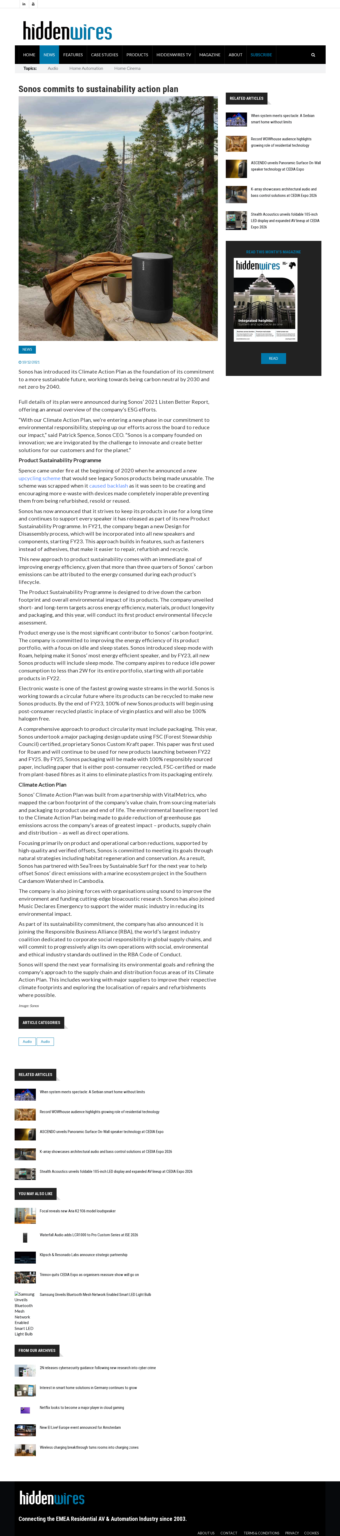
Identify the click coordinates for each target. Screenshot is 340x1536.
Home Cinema (127, 68)
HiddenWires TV (173, 54)
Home (29, 54)
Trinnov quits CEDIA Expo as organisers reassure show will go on (89, 1274)
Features (73, 54)
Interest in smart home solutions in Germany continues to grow (88, 1387)
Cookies (311, 1533)
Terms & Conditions (261, 1533)
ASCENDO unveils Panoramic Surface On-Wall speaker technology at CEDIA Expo (102, 1131)
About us (206, 1533)
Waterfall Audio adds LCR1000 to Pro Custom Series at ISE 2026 (89, 1235)
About (236, 54)
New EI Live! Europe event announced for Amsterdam (80, 1427)
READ (273, 359)
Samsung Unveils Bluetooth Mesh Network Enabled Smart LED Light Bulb (95, 1294)
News (49, 54)
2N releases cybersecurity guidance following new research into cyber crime (98, 1367)
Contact (228, 1533)
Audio (53, 68)
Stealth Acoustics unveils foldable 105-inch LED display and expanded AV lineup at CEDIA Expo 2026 (116, 1171)
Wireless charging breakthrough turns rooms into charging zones (89, 1447)
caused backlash (108, 485)
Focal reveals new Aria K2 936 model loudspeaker (78, 1211)
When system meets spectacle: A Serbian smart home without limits (92, 1092)
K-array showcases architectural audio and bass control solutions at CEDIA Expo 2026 (106, 1151)
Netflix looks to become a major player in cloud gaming (82, 1407)
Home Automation (86, 68)
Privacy (292, 1533)
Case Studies (104, 54)
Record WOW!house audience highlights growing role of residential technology (99, 1111)
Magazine (209, 54)
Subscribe (261, 54)
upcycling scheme (40, 478)
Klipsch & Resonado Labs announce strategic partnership (84, 1254)
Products (137, 54)
